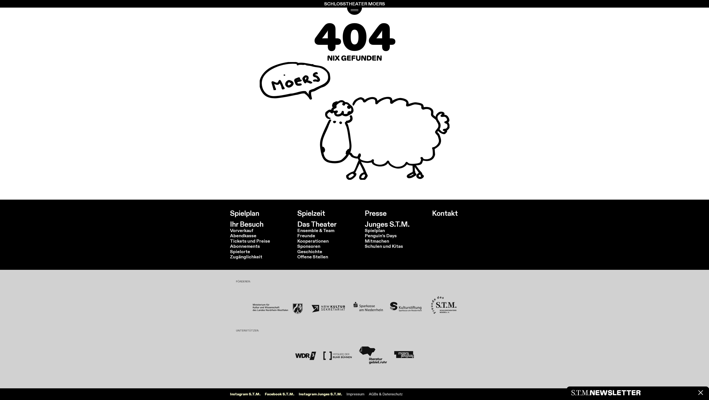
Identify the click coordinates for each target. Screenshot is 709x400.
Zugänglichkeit (246, 257)
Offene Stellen (312, 257)
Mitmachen (377, 241)
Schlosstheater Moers (354, 3)
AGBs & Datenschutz (386, 394)
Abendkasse (243, 236)
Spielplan (244, 213)
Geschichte (309, 251)
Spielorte (240, 251)
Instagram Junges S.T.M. (320, 394)
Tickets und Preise (250, 241)
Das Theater (317, 224)
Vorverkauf (241, 230)
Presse (376, 213)
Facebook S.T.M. (279, 394)
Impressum (355, 394)
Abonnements (245, 246)
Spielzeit (311, 213)
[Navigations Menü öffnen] (354, 11)
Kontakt (445, 213)
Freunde (306, 236)
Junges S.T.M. (387, 224)
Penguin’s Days (381, 236)
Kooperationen (313, 241)
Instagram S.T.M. (245, 394)
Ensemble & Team (315, 230)
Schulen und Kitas (384, 246)
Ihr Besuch (247, 224)
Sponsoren (308, 246)
